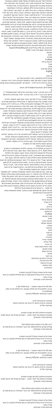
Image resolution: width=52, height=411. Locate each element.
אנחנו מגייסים (46, 69)
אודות (49, 254)
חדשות (49, 53)
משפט (49, 235)
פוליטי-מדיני (47, 240)
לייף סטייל (48, 202)
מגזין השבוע (47, 216)
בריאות (49, 76)
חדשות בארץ (47, 221)
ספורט (49, 57)
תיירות (49, 207)
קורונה (35, 193)
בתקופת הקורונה (37, 137)
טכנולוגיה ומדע (46, 209)
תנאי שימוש (47, 265)
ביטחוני (49, 228)
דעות (50, 55)
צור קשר (48, 256)
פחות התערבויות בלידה (29, 104)
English (49, 71)
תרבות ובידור (47, 62)
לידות (50, 193)
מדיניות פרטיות (46, 261)
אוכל (50, 64)
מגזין (50, 67)
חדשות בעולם (46, 223)
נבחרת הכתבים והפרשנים (42, 258)
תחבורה (49, 237)
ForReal (48, 60)
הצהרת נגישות (46, 263)
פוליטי (49, 226)
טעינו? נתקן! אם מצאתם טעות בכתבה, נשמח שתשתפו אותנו (28, 191)
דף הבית (48, 244)
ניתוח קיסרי (43, 193)
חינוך (50, 230)
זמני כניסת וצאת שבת (43, 247)
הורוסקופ (48, 212)
